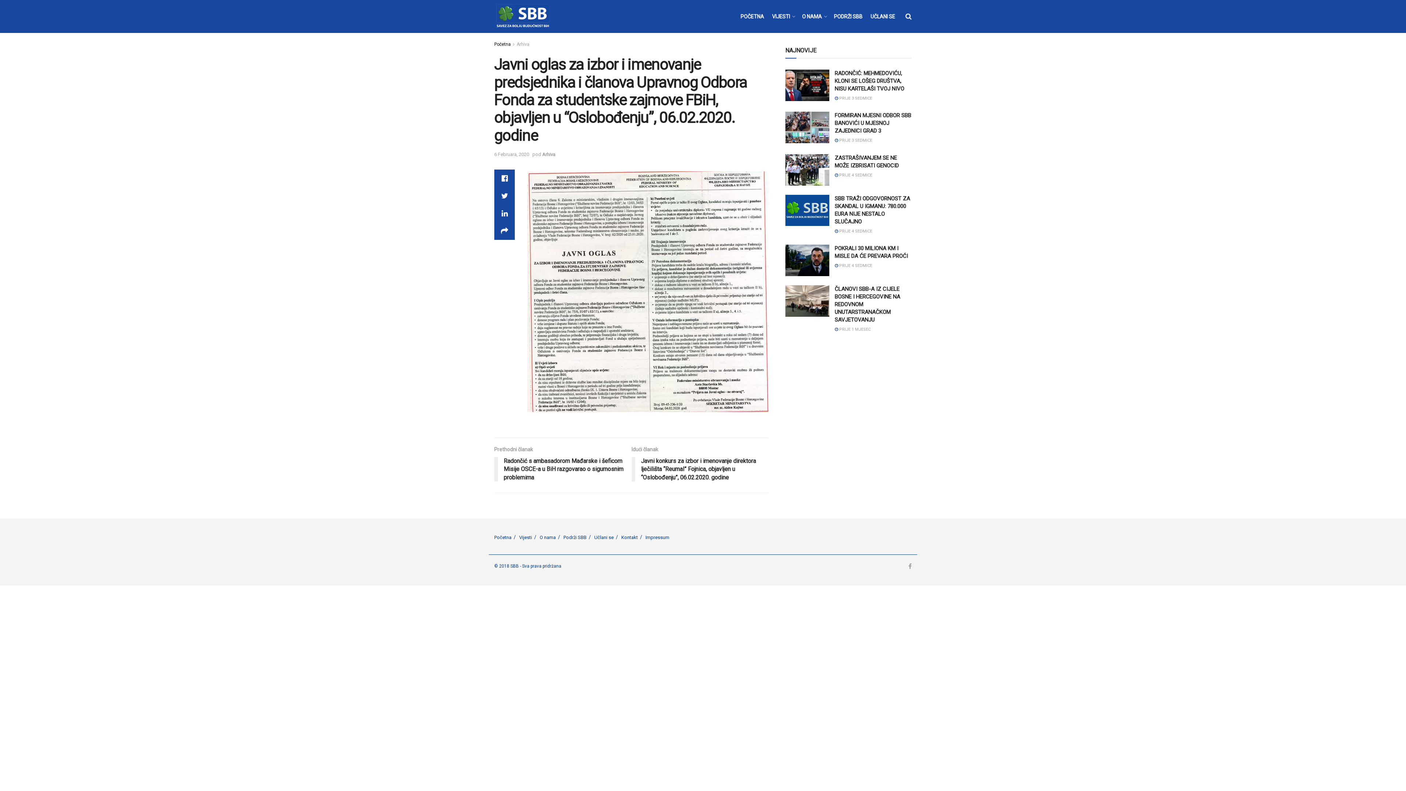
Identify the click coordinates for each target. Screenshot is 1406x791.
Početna (502, 44)
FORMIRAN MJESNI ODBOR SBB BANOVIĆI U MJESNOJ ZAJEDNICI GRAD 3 (873, 123)
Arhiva (523, 44)
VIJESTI (781, 16)
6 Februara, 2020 (511, 154)
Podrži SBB (575, 537)
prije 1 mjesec (854, 329)
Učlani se (604, 537)
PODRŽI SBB (848, 16)
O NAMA (812, 16)
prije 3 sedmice (855, 98)
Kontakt (629, 537)
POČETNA (752, 16)
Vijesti (525, 537)
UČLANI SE (883, 16)
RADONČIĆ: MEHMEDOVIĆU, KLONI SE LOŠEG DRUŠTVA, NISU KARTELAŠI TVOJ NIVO (869, 81)
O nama (548, 537)
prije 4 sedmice (855, 175)
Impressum (657, 537)
